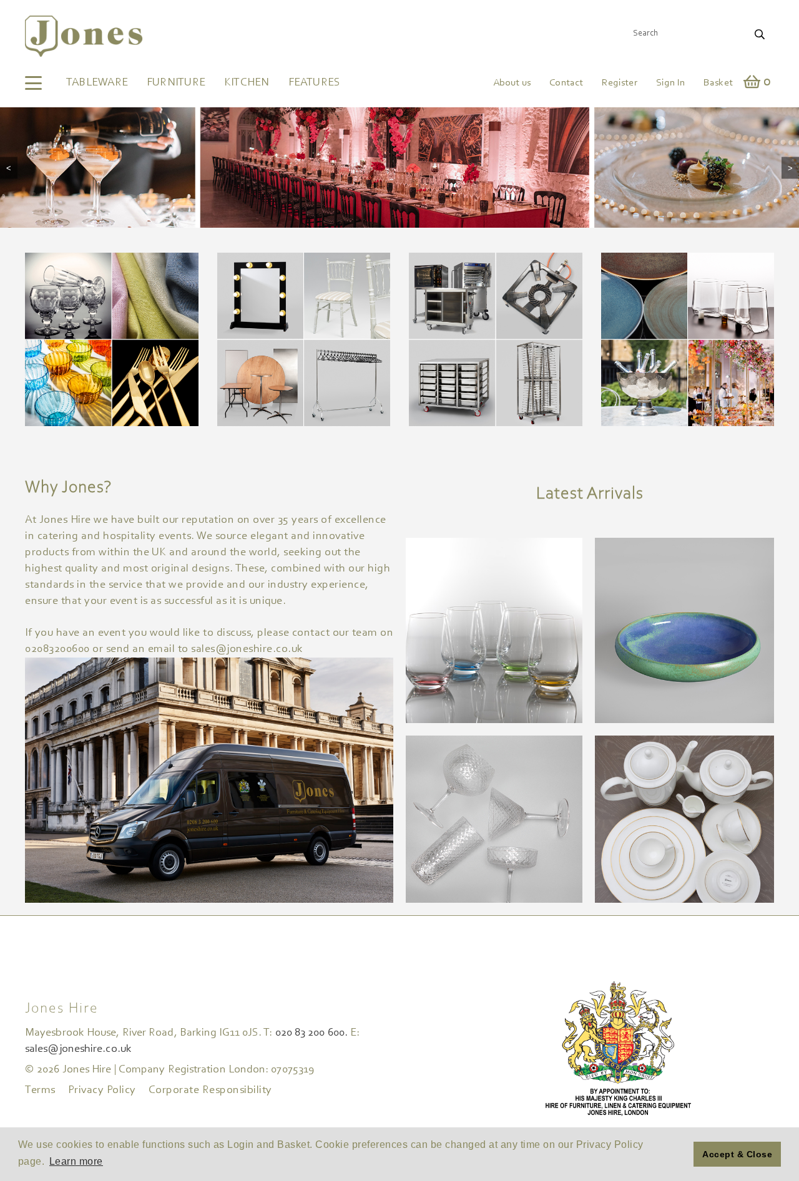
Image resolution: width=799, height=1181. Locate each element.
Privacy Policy (102, 1090)
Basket (718, 83)
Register (619, 83)
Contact (566, 83)
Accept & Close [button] (737, 1154)
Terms (40, 1090)
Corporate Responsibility (210, 1090)
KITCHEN (247, 83)
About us (512, 83)
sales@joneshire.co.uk (78, 1049)
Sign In (670, 83)
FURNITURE (176, 83)
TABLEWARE (97, 83)
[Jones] (84, 36)
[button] (680, 1154)
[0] (752, 83)
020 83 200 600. (311, 1033)
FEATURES (314, 83)
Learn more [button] (76, 1161)
